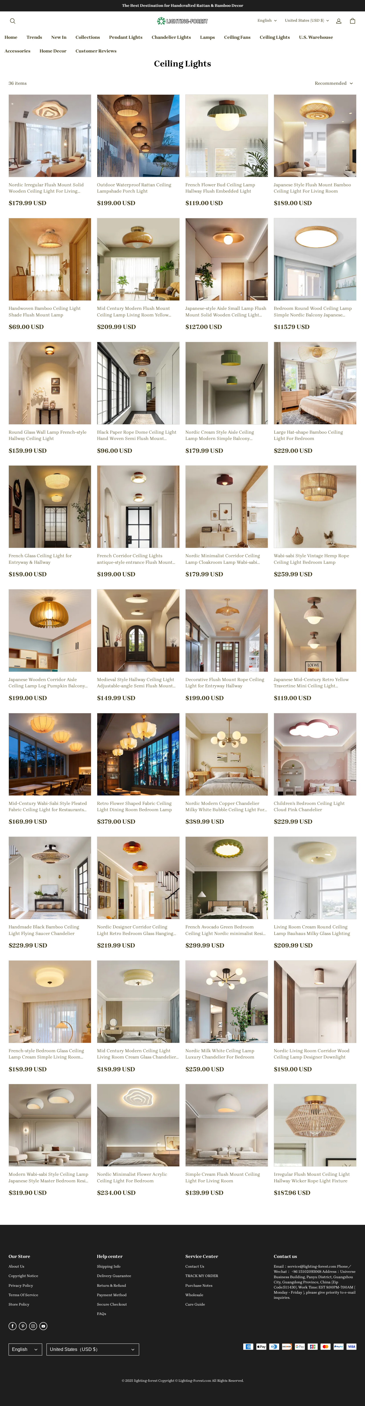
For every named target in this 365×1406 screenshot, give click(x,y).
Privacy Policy (21, 1285)
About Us (16, 1266)
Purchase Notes (198, 1285)
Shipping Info (108, 1266)
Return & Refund (111, 1285)
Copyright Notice (23, 1276)
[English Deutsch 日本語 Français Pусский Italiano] (25, 1350)
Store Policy (19, 1304)
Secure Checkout (112, 1304)
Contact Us (194, 1266)
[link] (88, 38)
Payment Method (112, 1295)
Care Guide (195, 1304)
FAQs (101, 1314)
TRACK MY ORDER (201, 1276)
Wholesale (194, 1295)
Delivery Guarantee (114, 1276)
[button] (13, 21)
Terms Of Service (23, 1295)
